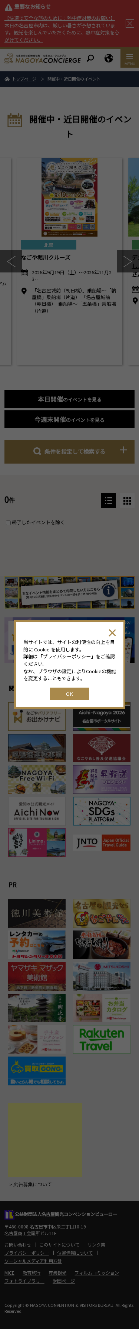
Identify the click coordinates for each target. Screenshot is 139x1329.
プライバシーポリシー (67, 656)
